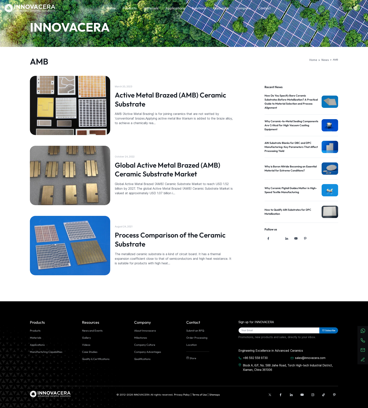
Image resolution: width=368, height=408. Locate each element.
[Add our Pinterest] (334, 395)
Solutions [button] (199, 8)
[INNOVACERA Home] (50, 394)
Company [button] (243, 8)
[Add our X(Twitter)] (270, 395)
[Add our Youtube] (302, 395)
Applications (37, 345)
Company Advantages (147, 352)
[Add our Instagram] (313, 395)
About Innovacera (145, 330)
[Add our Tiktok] (323, 395)
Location (191, 345)
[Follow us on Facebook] (268, 238)
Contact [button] (264, 8)
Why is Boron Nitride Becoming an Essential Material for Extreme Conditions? (290, 168)
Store (192, 358)
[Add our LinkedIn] (291, 395)
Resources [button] (221, 8)
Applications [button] (175, 8)
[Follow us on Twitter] (277, 238)
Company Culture (144, 345)
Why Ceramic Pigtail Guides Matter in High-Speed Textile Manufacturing (290, 190)
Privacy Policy (182, 394)
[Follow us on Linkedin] (287, 238)
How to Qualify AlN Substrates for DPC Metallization (287, 211)
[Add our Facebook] (280, 395)
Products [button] (130, 8)
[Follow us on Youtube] (296, 238)
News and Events (92, 330)
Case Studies (89, 352)
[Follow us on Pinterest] (305, 238)
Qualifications (142, 359)
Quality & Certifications (95, 359)
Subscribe (330, 330)
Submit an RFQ (195, 330)
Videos (86, 345)
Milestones (140, 337)
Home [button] (111, 8)
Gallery (86, 337)
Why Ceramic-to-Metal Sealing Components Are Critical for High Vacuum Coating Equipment (291, 125)
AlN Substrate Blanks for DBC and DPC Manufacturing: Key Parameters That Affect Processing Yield (291, 147)
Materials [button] (151, 8)
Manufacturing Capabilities (46, 352)
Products (35, 330)
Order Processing (196, 337)
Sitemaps (214, 394)
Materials (35, 337)
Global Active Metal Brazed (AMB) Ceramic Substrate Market (167, 169)
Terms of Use (199, 394)
